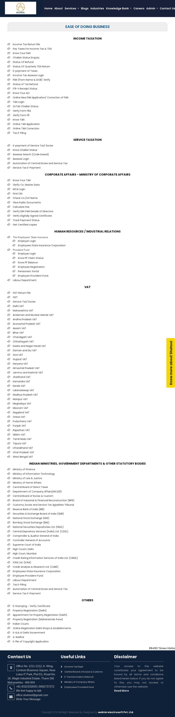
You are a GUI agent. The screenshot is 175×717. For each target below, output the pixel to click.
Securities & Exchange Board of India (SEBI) (38, 513)
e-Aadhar (18, 637)
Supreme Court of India (27, 544)
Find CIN (17, 193)
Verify (47, 79)
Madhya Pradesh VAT (25, 394)
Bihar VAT (18, 332)
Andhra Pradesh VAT (25, 319)
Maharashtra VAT (23, 310)
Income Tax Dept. (74, 666)
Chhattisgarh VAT (23, 341)
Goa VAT (18, 355)
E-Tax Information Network (79, 676)
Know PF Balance (28, 262)
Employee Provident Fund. (33, 275)
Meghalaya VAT (22, 403)
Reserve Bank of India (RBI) (28, 509)
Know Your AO (21, 93)
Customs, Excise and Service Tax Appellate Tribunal (43, 505)
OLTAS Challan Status (25, 106)
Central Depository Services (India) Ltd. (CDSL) (40, 531)
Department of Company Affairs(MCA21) (37, 491)
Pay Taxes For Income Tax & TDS (32, 48)
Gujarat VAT (20, 359)
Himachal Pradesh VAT (26, 368)
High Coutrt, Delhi (23, 549)
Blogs (85, 8)
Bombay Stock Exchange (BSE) (31, 522)
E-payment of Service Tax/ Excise (33, 145)
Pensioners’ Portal (28, 271)
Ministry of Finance (24, 469)
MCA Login (19, 189)
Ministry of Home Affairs (27, 482)
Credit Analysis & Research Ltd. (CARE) (35, 567)
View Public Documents (27, 202)
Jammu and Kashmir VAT (28, 372)
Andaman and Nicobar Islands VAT (33, 315)
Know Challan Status (25, 150)
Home (48, 8)
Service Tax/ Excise (24, 301)
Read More (121, 690)
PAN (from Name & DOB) (28, 79)
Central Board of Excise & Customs (83, 671)
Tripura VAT (19, 443)
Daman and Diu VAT (25, 350)
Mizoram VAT (20, 408)
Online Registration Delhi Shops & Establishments (42, 628)
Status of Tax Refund (25, 84)
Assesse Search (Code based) (31, 154)
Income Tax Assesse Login (28, 75)
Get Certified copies (25, 224)
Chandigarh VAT (22, 337)
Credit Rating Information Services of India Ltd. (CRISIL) (45, 558)
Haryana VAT (20, 363)
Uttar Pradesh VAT (23, 452)
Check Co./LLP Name (25, 198)
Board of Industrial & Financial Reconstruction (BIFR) (44, 500)
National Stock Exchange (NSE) (31, 518)
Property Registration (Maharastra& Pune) (38, 619)
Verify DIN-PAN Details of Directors (33, 211)
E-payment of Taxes (25, 71)
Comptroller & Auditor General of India (36, 536)
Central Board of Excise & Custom (33, 496)
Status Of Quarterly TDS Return (31, 66)
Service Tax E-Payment (27, 167)
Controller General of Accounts (31, 540)
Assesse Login (21, 159)
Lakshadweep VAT (23, 390)
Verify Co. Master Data (26, 184)
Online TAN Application (26, 124)
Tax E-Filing (19, 133)
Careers (138, 8)
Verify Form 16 (21, 115)
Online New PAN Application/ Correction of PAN (40, 97)
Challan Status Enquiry (26, 57)
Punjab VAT (19, 425)
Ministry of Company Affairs (79, 682)
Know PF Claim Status (31, 258)
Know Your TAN (22, 180)
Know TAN (18, 119)
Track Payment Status (26, 220)
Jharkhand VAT (22, 377)
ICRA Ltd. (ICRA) (22, 562)
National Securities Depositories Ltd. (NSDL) (38, 527)
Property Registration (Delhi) (30, 610)
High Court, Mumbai (24, 553)
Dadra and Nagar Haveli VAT (29, 346)
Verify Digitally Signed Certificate (32, 215)
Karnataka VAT (21, 381)
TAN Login (18, 102)
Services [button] (71, 8)
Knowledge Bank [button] (118, 8)
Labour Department (24, 580)
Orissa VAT (19, 417)
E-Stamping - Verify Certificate (31, 606)
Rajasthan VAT (21, 430)
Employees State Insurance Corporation (42, 245)
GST (15, 297)
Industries (97, 8)
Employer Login (27, 241)
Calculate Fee (21, 207)
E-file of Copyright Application (31, 641)
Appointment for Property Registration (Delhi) (40, 615)
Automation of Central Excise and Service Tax (40, 163)
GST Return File (22, 293)
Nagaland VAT (21, 412)
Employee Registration (31, 267)
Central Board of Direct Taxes (30, 487)
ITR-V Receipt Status (25, 88)
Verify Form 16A (22, 110)
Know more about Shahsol (171, 363)
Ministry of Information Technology (34, 474)
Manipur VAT (20, 399)
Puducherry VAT (22, 421)
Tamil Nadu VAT (22, 439)
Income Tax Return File (26, 44)
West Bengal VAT (23, 456)
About (58, 8)
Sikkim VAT (19, 434)
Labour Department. (25, 280)
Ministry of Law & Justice (27, 478)
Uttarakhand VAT (23, 448)
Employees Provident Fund (79, 687)
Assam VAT (19, 328)
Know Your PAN (21, 53)
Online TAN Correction (26, 128)
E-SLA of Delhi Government (29, 632)
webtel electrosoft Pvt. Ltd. (116, 712)
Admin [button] (151, 8)
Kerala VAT (19, 386)
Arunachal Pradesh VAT (27, 324)
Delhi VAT (18, 306)
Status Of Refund (23, 62)
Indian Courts (21, 623)
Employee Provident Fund (28, 575)
